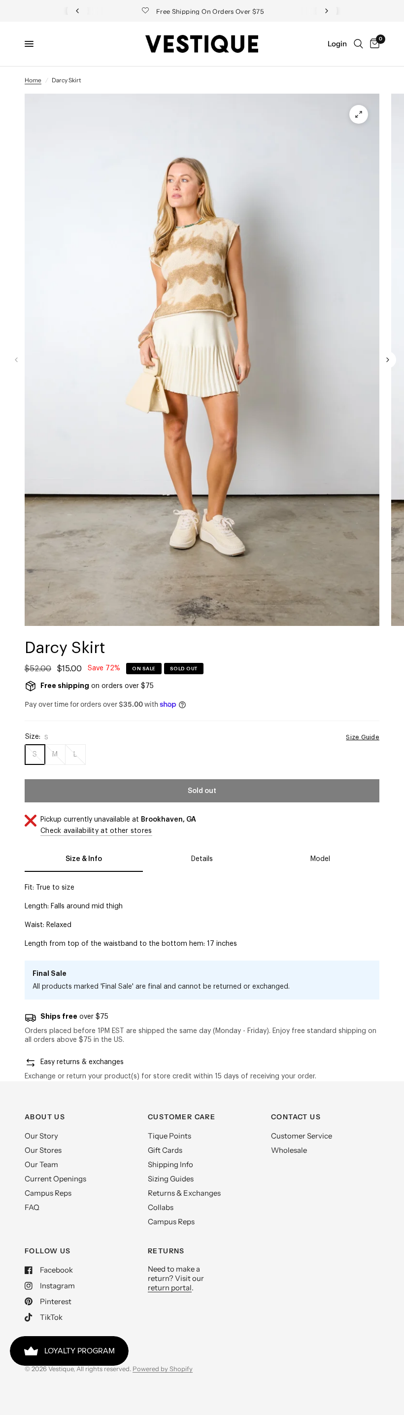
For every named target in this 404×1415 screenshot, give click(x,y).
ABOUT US (45, 1116)
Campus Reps (48, 1193)
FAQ (32, 1207)
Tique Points (169, 1135)
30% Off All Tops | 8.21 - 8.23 (211, 11)
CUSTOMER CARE (181, 1116)
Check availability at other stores (96, 831)
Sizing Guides (171, 1178)
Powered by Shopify (163, 1369)
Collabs (160, 1207)
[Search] (358, 44)
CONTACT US (296, 1116)
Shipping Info (170, 1164)
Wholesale (289, 1150)
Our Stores (43, 1150)
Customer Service (301, 1135)
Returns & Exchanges (184, 1193)
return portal (170, 1287)
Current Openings (55, 1178)
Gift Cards (165, 1150)
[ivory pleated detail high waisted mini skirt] (358, 114)
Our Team (41, 1164)
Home (33, 80)
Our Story (41, 1135)
